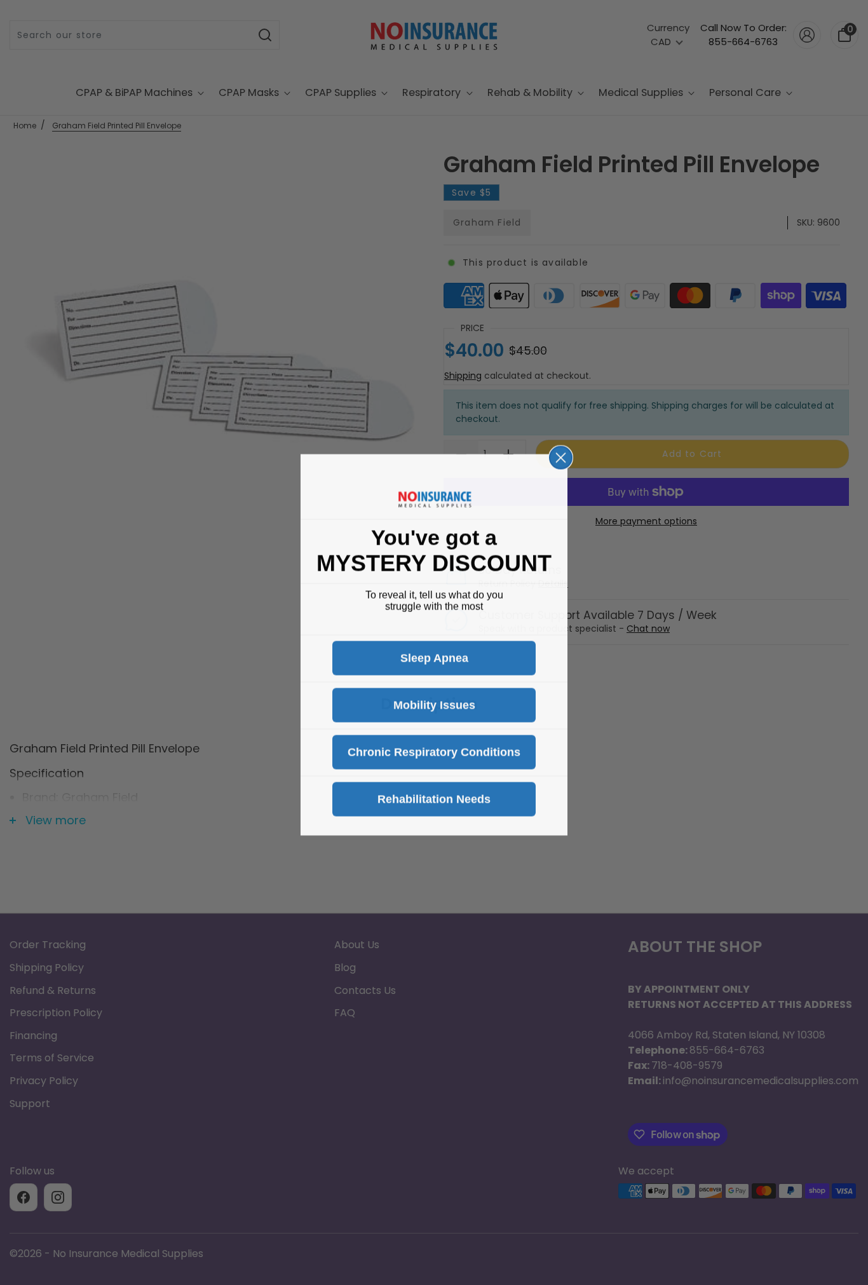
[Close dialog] (561, 455)
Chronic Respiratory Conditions (434, 750)
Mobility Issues (434, 703)
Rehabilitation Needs (434, 797)
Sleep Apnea (434, 655)
